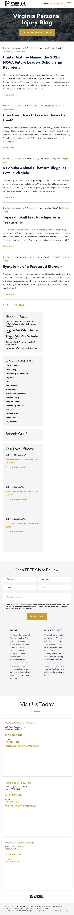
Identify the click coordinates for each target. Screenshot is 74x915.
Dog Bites (10, 378)
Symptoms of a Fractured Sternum (21, 348)
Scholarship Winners (15, 406)
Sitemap (35, 911)
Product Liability (13, 402)
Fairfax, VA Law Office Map (20, 806)
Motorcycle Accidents (16, 394)
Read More (8, 95)
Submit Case (37, 616)
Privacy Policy (22, 911)
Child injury (11, 370)
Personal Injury (9, 109)
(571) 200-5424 (19, 499)
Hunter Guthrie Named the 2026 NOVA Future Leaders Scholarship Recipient (21, 324)
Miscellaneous (12, 390)
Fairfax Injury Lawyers (18, 783)
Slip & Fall (10, 410)
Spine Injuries (12, 414)
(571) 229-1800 (57, 4)
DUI (7, 382)
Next (21, 305)
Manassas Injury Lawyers (20, 723)
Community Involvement (14, 51)
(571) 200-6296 (12, 742)
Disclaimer (8, 911)
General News (12, 386)
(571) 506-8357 (19, 531)
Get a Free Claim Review (37, 32)
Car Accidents (12, 366)
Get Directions (13, 735)
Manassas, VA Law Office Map (22, 746)
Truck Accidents (13, 418)
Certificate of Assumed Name (54, 911)
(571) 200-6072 (12, 802)
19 (15, 305)
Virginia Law (11, 422)
